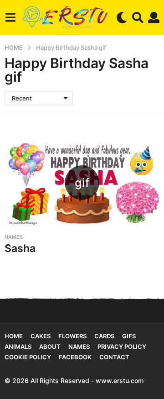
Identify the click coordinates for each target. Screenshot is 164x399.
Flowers (72, 336)
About (50, 346)
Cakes (41, 336)
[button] (10, 17)
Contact (114, 357)
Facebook (75, 357)
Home (14, 336)
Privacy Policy (121, 346)
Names (14, 237)
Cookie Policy (28, 357)
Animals (18, 346)
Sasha (20, 248)
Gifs (129, 336)
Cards (104, 336)
